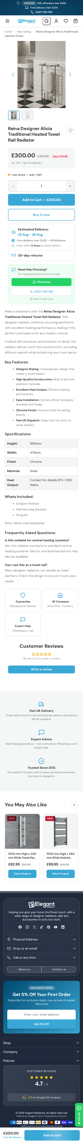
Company (10, 1052)
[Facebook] (20, 927)
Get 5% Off (41, 1024)
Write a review (41, 669)
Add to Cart (52, 1135)
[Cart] (75, 21)
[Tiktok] (41, 927)
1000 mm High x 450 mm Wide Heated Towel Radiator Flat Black (61, 860)
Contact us (59, 969)
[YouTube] (55, 927)
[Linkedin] (62, 927)
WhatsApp (43, 282)
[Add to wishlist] (70, 130)
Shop (7, 1043)
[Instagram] (27, 927)
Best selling (24, 31)
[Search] (46, 21)
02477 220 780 (43, 12)
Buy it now (41, 214)
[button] (13, 74)
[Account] (56, 21)
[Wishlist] (66, 21)
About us (24, 969)
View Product (22, 873)
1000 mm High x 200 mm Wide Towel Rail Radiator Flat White (22, 857)
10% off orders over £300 (45, 3)
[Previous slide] (64, 805)
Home (8, 31)
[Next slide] (74, 805)
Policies (9, 1061)
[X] (34, 927)
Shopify (62, 1116)
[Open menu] (7, 21)
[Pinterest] (48, 927)
